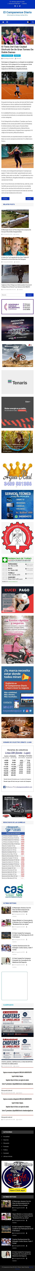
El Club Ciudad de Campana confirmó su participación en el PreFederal (22, 935)
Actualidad (6, 1136)
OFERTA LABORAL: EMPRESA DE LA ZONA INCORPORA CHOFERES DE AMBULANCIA (17, 1063)
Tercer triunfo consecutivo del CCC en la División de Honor (7, 198)
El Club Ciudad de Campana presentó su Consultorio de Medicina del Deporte (21, 960)
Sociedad (6, 1153)
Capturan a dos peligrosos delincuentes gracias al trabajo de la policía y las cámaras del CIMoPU (16, 286)
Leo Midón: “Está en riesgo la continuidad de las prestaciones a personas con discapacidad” (30, 198)
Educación (6, 1143)
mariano (18, 58)
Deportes (17, 55)
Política (5, 1150)
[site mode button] (29, 22)
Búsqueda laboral (6, 1090)
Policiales (6, 1146)
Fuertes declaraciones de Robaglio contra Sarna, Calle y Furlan (22, 948)
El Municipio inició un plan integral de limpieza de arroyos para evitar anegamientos (16, 230)
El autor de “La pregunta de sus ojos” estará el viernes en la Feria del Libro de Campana (15, 258)
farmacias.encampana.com (13, 581)
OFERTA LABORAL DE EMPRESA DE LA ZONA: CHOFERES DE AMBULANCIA (16, 1028)
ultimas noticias (7, 1156)
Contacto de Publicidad (14, 3)
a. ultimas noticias (7, 55)
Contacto (24, 3)
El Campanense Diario (17, 12)
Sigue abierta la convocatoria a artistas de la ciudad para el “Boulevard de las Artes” (22, 922)
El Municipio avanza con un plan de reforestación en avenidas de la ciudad (21, 910)
